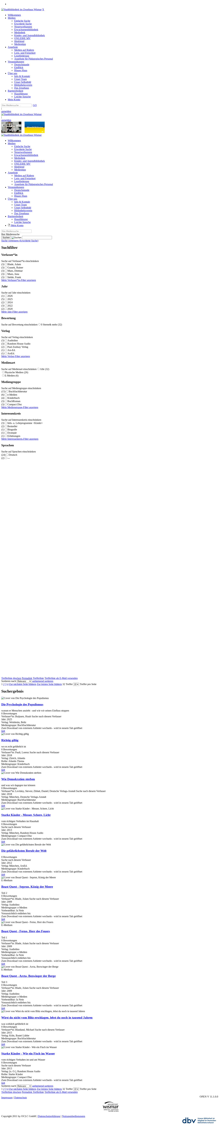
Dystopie (12, 432)
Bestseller (12, 426)
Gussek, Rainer (15, 267)
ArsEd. (11, 353)
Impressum (6, 1097)
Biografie (12, 429)
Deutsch (13, 454)
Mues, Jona (13, 274)
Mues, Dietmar (15, 270)
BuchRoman (13, 401)
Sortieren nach (8, 681)
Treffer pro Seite (88, 684)
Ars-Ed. (11, 350)
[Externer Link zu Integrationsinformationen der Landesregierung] (35, 132)
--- (8, 458)
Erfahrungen (13, 436)
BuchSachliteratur (18, 391)
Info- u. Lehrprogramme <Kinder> (25, 423)
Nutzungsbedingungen (73, 1116)
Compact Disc (14, 404)
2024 (10, 302)
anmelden (6, 111)
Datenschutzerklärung (49, 1116)
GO (35, 105)
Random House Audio (18, 343)
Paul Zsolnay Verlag (17, 347)
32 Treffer (67, 684)
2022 (10, 305)
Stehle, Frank (14, 277)
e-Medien (12, 394)
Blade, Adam (14, 264)
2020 (10, 308)
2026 (10, 295)
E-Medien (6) (11, 375)
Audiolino (12, 340)
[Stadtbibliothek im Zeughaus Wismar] (21, 9)
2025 (10, 299)
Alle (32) (44, 369)
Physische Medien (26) (16, 372)
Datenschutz (20, 1097)
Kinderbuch (13, 398)
